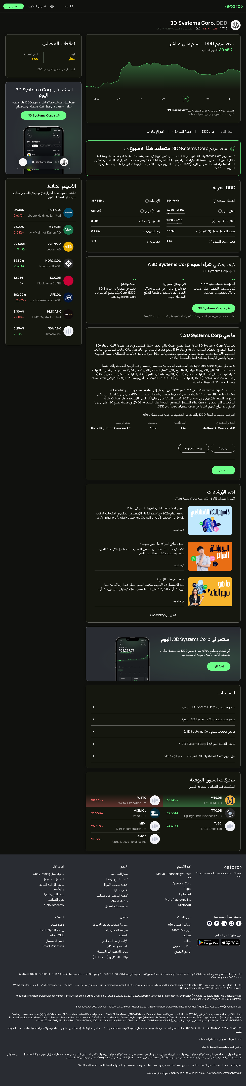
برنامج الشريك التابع (52, 930)
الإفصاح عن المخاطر (115, 941)
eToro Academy (54, 905)
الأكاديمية (149, 316)
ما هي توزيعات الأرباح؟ (170, 579)
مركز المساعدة (119, 874)
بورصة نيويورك (193, 448)
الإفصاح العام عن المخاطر (229, 1046)
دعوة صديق (57, 924)
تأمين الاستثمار (55, 941)
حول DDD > (207, 131)
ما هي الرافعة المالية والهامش (51, 886)
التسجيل (13, 6)
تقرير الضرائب (56, 899)
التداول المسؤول (53, 879)
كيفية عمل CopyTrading (48, 874)
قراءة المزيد (178, 530)
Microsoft (184, 905)
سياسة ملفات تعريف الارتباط (110, 924)
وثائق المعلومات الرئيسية (112, 951)
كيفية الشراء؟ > (181, 131)
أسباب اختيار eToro (179, 924)
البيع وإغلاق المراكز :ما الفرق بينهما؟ (162, 543)
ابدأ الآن (223, 470)
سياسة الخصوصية (117, 930)
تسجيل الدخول (37, 6)
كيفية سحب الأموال (115, 884)
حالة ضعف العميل (116, 906)
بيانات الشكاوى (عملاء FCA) (110, 957)
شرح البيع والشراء (53, 894)
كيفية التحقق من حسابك (112, 895)
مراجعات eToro (181, 930)
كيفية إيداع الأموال (116, 879)
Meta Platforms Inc (178, 899)
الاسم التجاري (182, 951)
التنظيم (123, 935)
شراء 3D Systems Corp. (43, 115)
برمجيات (223, 448)
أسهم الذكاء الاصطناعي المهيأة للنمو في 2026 (155, 508)
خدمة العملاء (119, 901)
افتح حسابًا (121, 890)
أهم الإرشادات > (154, 131)
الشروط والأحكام (117, 946)
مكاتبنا (187, 941)
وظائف (187, 935)
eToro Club (57, 935)
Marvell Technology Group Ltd (173, 876)
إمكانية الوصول (182, 946)
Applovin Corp (181, 883)
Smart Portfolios (53, 946)
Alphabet (185, 894)
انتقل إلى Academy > (163, 615)
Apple (187, 888)
